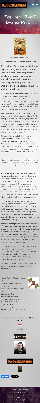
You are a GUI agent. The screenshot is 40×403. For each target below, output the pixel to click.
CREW (19, 321)
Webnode (26, 393)
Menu (37, 5)
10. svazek (5, 173)
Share (6, 376)
